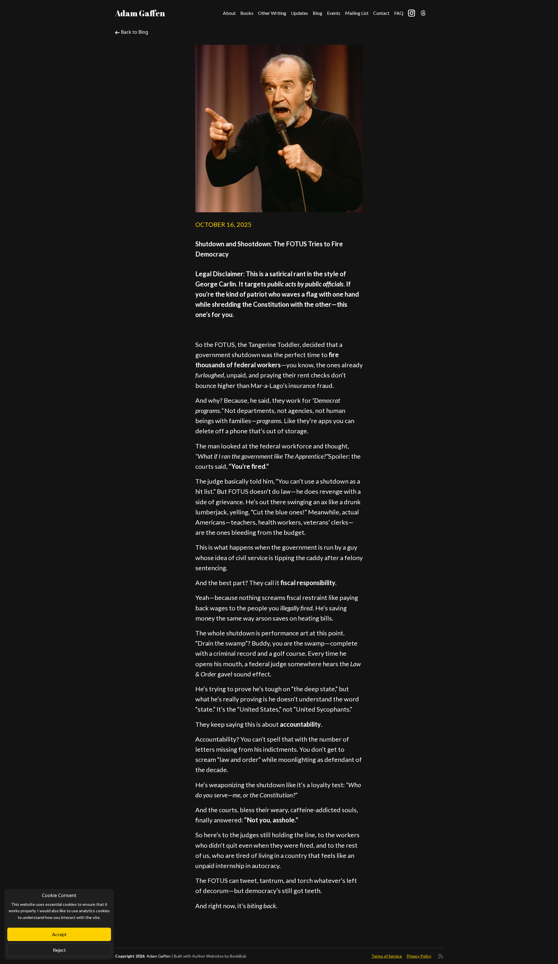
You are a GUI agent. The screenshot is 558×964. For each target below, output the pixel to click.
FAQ (398, 13)
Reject (59, 950)
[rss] (440, 956)
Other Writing (272, 13)
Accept (59, 934)
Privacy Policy (419, 956)
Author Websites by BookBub (219, 956)
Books (246, 13)
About (229, 13)
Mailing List (357, 13)
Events (333, 13)
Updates (299, 13)
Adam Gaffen (140, 13)
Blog (317, 13)
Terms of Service (386, 956)
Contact (381, 13)
